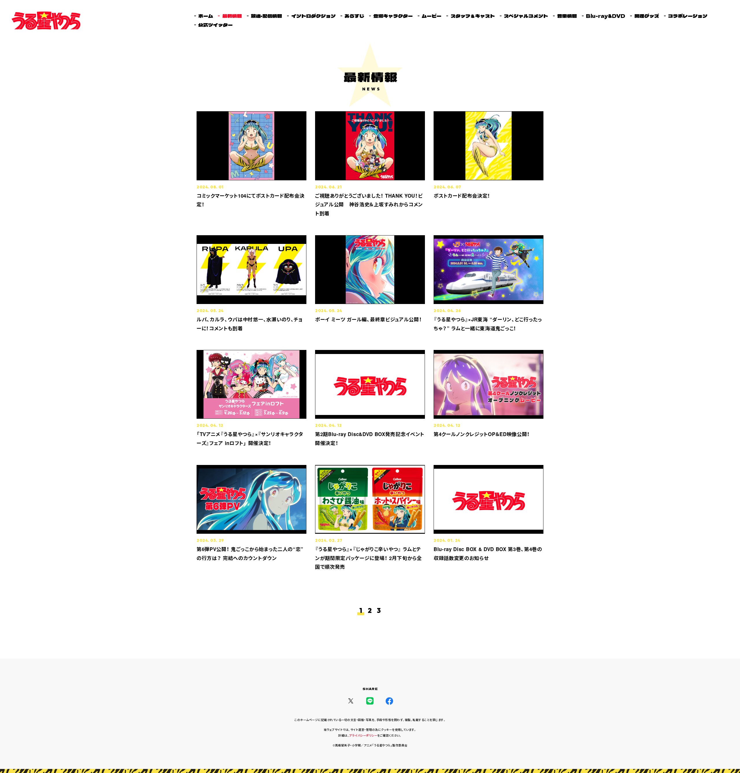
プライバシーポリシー (363, 735)
